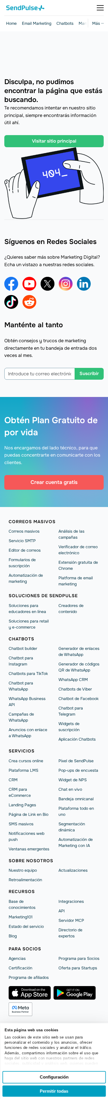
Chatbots (64, 23)
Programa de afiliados (29, 977)
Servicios (22, 751)
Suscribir (89, 373)
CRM (13, 779)
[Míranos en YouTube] (29, 284)
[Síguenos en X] (47, 284)
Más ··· (98, 23)
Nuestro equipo (23, 870)
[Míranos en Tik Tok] (11, 302)
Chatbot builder (23, 648)
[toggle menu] (100, 7)
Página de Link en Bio (28, 814)
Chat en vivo (70, 789)
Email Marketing (36, 23)
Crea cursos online (26, 760)
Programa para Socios (78, 958)
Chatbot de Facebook (78, 698)
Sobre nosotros (31, 861)
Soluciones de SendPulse (43, 596)
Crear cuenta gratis (54, 482)
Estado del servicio (26, 926)
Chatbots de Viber (75, 689)
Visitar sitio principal (54, 141)
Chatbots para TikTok (28, 673)
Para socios (25, 949)
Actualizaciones (73, 870)
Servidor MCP (71, 920)
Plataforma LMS (23, 770)
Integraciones (71, 901)
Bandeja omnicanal (76, 798)
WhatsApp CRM (73, 679)
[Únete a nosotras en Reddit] (29, 302)
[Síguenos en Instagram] (66, 284)
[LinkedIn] (84, 284)
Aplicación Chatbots (77, 739)
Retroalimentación (25, 879)
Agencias (17, 958)
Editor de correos (25, 550)
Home (11, 23)
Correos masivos (32, 522)
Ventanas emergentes (29, 849)
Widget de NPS (72, 779)
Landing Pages (22, 804)
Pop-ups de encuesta (78, 770)
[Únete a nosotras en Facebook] (11, 284)
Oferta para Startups (77, 968)
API (61, 910)
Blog (13, 936)
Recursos (22, 891)
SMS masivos (21, 823)
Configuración (54, 1077)
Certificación (20, 968)
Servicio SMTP (22, 540)
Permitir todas (54, 1091)
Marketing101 (21, 917)
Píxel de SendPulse (76, 760)
